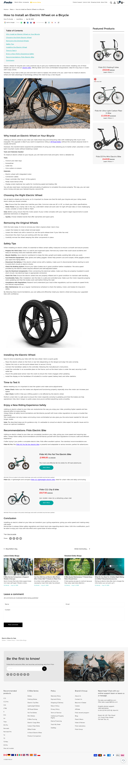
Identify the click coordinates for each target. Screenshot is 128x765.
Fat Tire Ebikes (32, 712)
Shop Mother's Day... (12, 549)
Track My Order (55, 724)
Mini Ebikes (31, 716)
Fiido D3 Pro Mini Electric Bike (108, 156)
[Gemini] (55, 22)
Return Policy (55, 706)
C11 (4, 698)
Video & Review (80, 722)
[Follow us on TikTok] (18, 674)
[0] (118, 3)
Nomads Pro (7, 731)
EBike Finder (32, 729)
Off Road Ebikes (33, 709)
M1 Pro (5, 725)
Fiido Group (79, 729)
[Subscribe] (44, 668)
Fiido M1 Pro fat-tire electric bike (27, 444)
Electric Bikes (18, 2)
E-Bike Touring (32, 719)
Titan (5, 721)
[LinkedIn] (27, 22)
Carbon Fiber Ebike (34, 726)
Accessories (26, 2)
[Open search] (111, 3)
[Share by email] (20, 538)
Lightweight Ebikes (34, 706)
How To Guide (8, 19)
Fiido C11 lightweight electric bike (43, 479)
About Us (78, 696)
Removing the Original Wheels (17, 41)
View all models (8, 748)
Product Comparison (34, 736)
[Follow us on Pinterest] (24, 674)
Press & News (79, 719)
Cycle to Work (86, 2)
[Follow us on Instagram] (11, 674)
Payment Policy (56, 699)
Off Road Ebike (55, 142)
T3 (4, 738)
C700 (5, 708)
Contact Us (78, 699)
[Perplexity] (49, 22)
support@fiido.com (111, 702)
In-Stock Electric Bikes (35, 732)
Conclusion (10, 60)
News (11, 9)
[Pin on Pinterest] (34, 22)
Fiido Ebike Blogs (21, 640)
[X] (24, 22)
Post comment (13, 624)
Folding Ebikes (32, 699)
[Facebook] (31, 22)
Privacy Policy (55, 709)
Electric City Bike (33, 702)
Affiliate (77, 709)
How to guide (11, 534)
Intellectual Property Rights (57, 717)
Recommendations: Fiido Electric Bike (20, 57)
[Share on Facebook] (10, 538)
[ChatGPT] (45, 22)
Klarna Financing (56, 721)
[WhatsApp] (21, 22)
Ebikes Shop (11, 640)
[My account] (115, 3)
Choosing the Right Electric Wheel (19, 37)
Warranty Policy (56, 696)
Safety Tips (10, 44)
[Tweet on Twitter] (17, 538)
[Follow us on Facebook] (7, 674)
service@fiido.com (110, 700)
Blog (76, 716)
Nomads (6, 728)
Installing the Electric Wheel (16, 47)
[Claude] (52, 22)
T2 (4, 735)
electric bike (26, 67)
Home (6, 9)
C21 (4, 705)
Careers (77, 706)
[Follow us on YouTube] (14, 674)
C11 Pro (5, 701)
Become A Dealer (80, 702)
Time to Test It (11, 50)
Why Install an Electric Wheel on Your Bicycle (23, 34)
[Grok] (58, 22)
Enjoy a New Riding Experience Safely (20, 54)
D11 (4, 715)
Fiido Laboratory (80, 726)
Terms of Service (56, 712)
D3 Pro (5, 745)
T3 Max (5, 741)
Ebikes (4, 640)
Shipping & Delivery (57, 702)
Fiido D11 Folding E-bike (108, 67)
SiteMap (53, 728)
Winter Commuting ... (81, 549)
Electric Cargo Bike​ (34, 722)
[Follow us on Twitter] (21, 674)
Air (4, 718)
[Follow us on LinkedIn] (28, 674)
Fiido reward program (82, 712)
